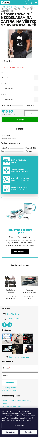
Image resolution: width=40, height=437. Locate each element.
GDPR (4, 404)
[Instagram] (9, 324)
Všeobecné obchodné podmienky (16, 401)
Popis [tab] (20, 128)
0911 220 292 (15, 180)
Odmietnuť (9, 432)
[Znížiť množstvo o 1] (26, 113)
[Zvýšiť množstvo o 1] (36, 113)
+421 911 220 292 (13, 319)
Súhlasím (28, 432)
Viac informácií (20, 252)
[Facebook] (4, 324)
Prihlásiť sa (9, 383)
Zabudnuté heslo (9, 390)
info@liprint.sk (25, 180)
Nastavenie (19, 425)
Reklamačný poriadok (11, 407)
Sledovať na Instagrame (19, 357)
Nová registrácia (9, 388)
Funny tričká (31, 148)
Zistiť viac (29, 420)
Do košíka (20, 120)
